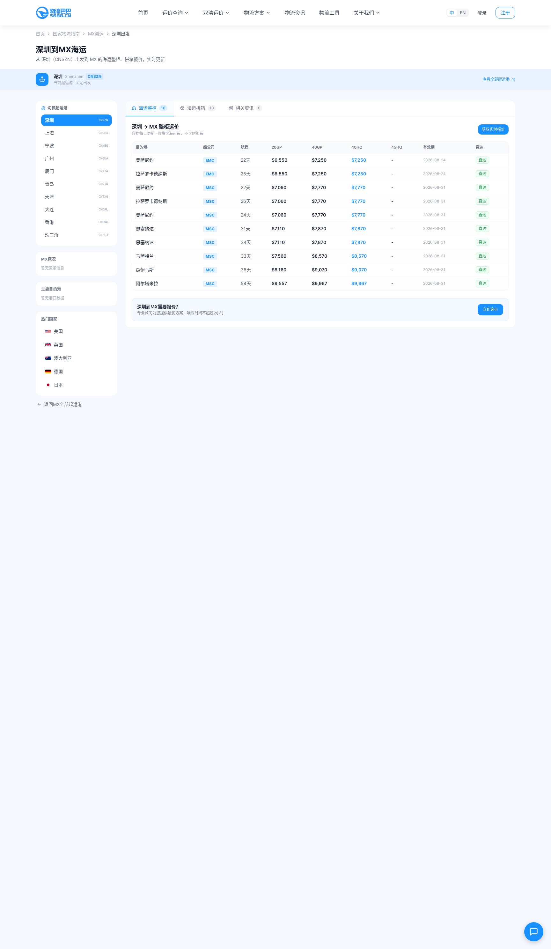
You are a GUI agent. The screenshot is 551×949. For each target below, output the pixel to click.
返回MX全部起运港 (63, 404)
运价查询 (172, 13)
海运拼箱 (200, 108)
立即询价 (490, 309)
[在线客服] (533, 931)
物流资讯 (295, 13)
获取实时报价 (493, 129)
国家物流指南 (66, 33)
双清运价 (213, 13)
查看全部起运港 (496, 79)
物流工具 (329, 13)
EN (463, 12)
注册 (505, 12)
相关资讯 (248, 108)
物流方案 (254, 13)
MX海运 (96, 33)
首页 (143, 13)
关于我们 (364, 13)
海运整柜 (152, 108)
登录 (482, 12)
